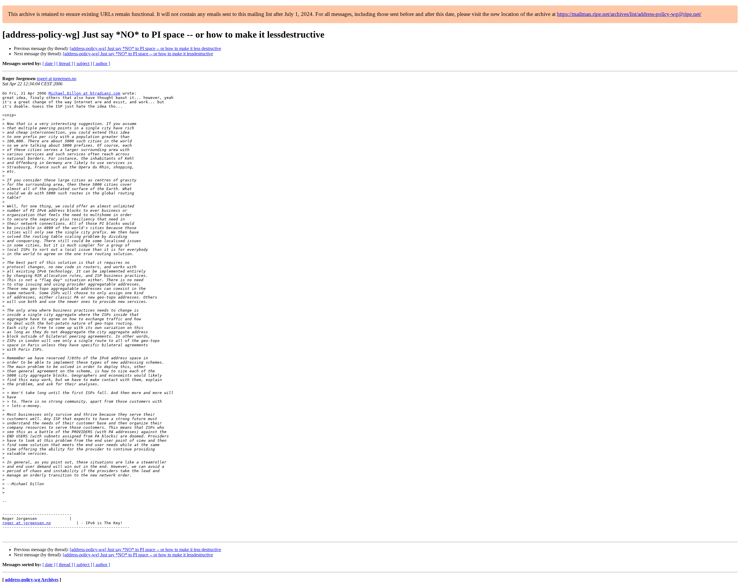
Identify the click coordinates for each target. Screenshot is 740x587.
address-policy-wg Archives (31, 579)
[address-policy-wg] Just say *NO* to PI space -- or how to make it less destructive (145, 48)
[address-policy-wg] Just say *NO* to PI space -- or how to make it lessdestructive (138, 53)
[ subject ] (83, 63)
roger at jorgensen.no (26, 523)
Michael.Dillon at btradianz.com (84, 93)
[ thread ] (64, 63)
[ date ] (48, 63)
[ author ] (101, 63)
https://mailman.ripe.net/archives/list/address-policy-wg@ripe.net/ (629, 14)
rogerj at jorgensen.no (56, 78)
